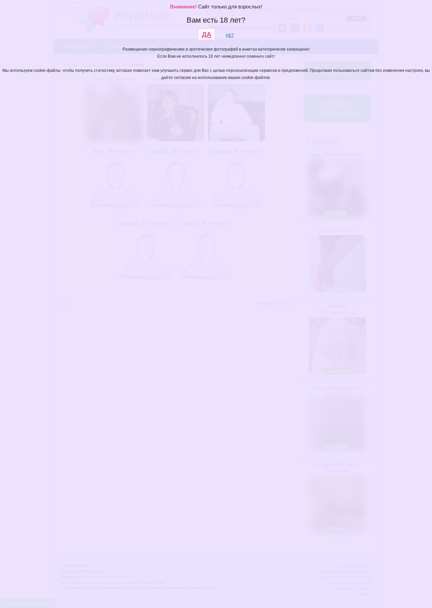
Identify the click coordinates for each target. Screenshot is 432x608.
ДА (206, 34)
